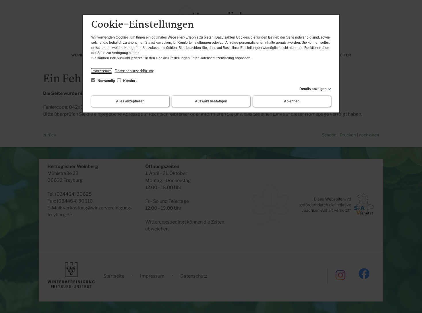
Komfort (129, 81)
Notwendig (106, 81)
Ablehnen (291, 101)
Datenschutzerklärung (134, 70)
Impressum (101, 70)
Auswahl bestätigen (211, 101)
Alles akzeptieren (130, 101)
